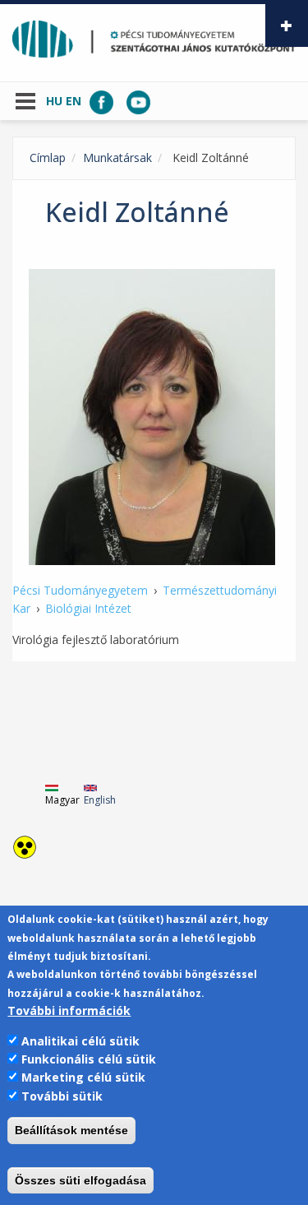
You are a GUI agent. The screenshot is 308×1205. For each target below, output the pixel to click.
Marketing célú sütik (83, 1077)
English (100, 800)
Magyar (62, 800)
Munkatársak (117, 157)
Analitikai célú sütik (80, 1041)
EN (73, 101)
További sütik (62, 1096)
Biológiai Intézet (88, 608)
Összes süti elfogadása (80, 1180)
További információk (69, 1010)
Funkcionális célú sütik (88, 1059)
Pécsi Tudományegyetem (80, 590)
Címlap (48, 157)
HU (54, 101)
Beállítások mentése (71, 1130)
